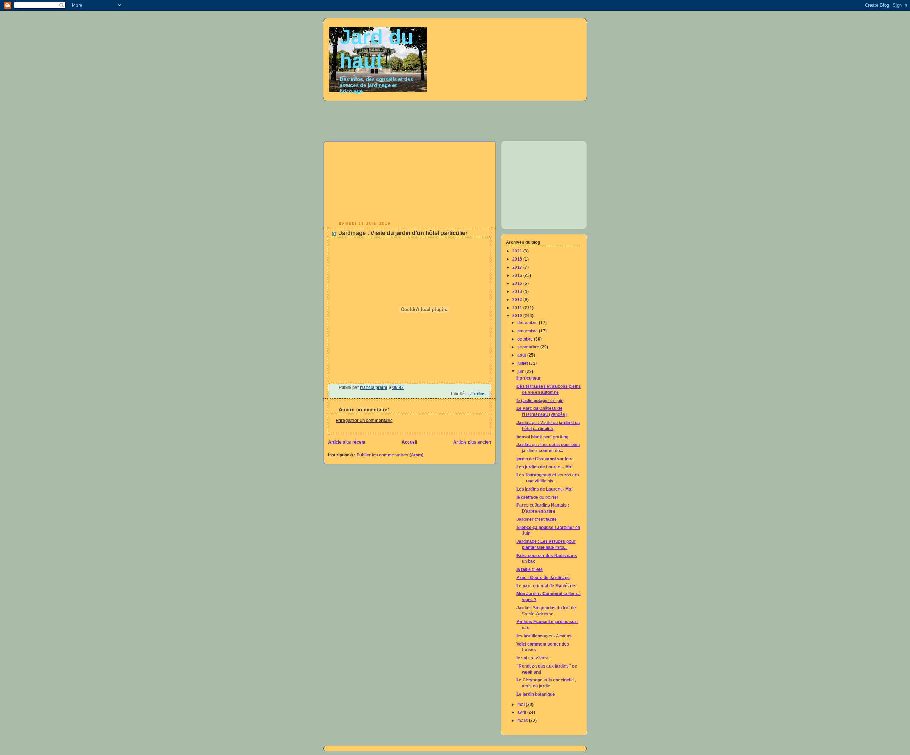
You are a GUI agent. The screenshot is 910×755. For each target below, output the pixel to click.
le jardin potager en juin (539, 400)
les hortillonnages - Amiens (544, 635)
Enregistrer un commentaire (364, 420)
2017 (517, 267)
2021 (517, 250)
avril (522, 712)
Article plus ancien (472, 442)
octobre (525, 339)
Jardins (478, 393)
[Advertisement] (495, 119)
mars (523, 720)
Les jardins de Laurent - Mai (544, 467)
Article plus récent (346, 442)
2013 (517, 291)
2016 (517, 275)
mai (521, 704)
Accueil (409, 442)
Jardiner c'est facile (536, 519)
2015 (517, 283)
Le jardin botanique (535, 694)
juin (521, 371)
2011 (517, 307)
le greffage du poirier (537, 497)
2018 (517, 259)
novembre (528, 330)
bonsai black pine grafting (542, 436)
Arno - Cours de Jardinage (543, 577)
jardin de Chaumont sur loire (545, 458)
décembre (528, 322)
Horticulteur (528, 378)
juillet (523, 363)
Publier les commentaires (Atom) (390, 455)
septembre (528, 346)
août (522, 355)
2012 (517, 299)
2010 (517, 315)
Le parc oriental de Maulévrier (546, 585)
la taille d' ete (529, 569)
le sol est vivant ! (533, 657)
